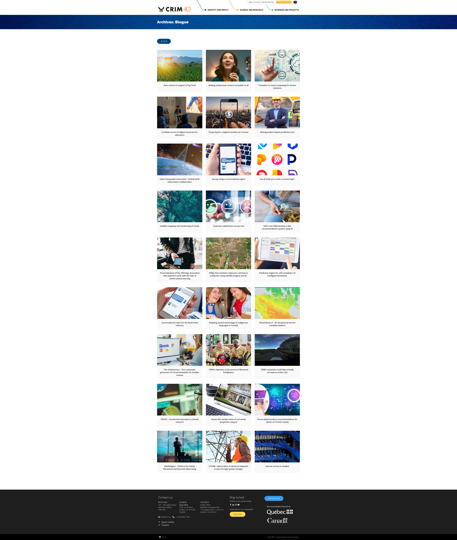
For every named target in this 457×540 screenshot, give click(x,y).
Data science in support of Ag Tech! (180, 85)
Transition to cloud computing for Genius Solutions (277, 86)
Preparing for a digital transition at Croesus (228, 132)
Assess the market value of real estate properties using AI (228, 420)
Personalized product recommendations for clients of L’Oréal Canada (277, 420)
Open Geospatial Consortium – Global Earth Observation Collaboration (180, 180)
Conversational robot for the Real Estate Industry (179, 324)
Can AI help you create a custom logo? (277, 179)
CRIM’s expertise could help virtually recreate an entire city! (277, 371)
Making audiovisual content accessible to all (228, 85)
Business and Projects (287, 10)
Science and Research (251, 10)
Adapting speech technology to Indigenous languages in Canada (228, 324)
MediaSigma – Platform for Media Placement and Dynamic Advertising (179, 467)
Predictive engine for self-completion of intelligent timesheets (277, 274)
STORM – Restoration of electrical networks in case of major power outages (228, 467)
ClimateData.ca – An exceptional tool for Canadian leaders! (277, 324)
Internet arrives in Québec (277, 466)
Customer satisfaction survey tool (228, 226)
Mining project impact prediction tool (277, 132)
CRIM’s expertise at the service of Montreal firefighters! (228, 371)
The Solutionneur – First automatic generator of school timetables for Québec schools (179, 372)
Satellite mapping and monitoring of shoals (179, 226)
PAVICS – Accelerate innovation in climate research (180, 420)
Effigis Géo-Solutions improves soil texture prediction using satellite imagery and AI (228, 274)
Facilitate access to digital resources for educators (180, 133)
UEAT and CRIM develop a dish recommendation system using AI (277, 227)
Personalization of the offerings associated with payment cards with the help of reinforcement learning (179, 276)
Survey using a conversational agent (228, 179)
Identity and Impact (218, 10)
